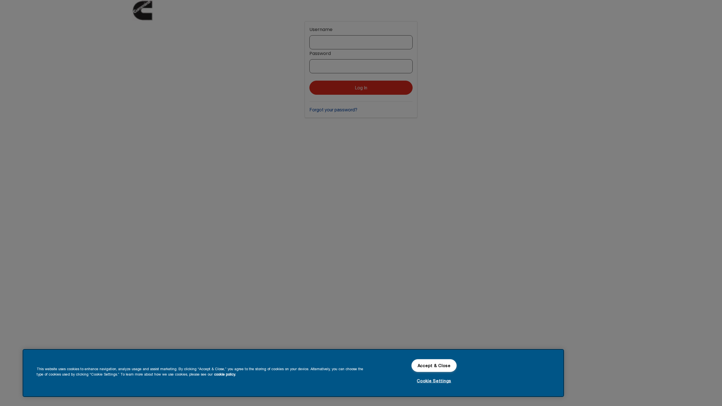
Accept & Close (434, 365)
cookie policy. (225, 374)
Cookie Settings (434, 380)
